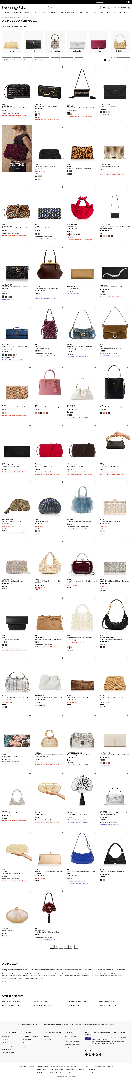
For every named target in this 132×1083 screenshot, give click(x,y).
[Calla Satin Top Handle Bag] (115, 442)
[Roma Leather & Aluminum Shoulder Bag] (82, 83)
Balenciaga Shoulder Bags (11, 1001)
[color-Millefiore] (39, 234)
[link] (17, 109)
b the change (47, 1039)
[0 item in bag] (128, 7)
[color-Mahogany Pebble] (104, 647)
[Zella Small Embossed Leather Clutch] (17, 83)
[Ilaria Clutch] (50, 790)
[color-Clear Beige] (106, 112)
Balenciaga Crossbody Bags (12, 1005)
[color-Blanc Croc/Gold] (9, 297)
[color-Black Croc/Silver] (6, 297)
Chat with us (5, 1036)
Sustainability (47, 1046)
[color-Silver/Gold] (3, 707)
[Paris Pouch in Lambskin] (115, 83)
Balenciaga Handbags (42, 1001)
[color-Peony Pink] (47, 413)
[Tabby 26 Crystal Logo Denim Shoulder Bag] (82, 324)
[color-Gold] (71, 114)
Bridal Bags (6, 26)
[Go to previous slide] (3, 2)
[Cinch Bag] (82, 384)
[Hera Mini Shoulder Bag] (17, 790)
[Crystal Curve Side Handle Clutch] (115, 264)
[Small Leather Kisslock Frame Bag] (50, 264)
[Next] (30, 83)
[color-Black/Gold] (36, 114)
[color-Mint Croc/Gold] (11, 297)
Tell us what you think (8, 1052)
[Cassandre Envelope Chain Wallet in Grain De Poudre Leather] (115, 204)
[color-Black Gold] (68, 114)
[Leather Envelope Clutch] (17, 442)
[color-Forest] (6, 645)
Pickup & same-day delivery (72, 1044)
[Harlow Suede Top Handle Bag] (115, 324)
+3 (16, 354)
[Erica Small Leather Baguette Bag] (115, 615)
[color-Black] (101, 112)
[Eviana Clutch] (17, 908)
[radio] (36, 114)
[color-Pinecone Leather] (14, 355)
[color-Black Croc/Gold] (3, 297)
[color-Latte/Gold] (68, 415)
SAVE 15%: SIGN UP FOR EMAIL (30, 1024)
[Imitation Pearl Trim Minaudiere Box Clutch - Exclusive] (82, 558)
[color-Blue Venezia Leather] (3, 355)
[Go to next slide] (126, 2)
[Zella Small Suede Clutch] (50, 442)
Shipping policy (6, 1049)
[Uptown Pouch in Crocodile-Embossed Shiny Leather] (17, 264)
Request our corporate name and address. (83, 1072)
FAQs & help (5, 1042)
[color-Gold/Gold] (39, 705)
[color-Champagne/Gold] (44, 705)
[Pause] (129, 2)
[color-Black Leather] (6, 355)
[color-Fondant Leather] (9, 355)
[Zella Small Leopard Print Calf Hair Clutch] (17, 204)
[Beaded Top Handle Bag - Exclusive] (82, 615)
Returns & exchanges (7, 1046)
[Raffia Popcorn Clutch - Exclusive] (115, 675)
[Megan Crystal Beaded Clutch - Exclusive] (115, 558)
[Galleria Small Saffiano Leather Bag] (50, 384)
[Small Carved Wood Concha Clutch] (50, 908)
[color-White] (39, 114)
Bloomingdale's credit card (30, 1036)
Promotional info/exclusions (100, 1043)
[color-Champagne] (74, 234)
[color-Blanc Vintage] (109, 112)
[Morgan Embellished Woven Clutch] (17, 384)
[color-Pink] (36, 413)
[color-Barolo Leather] (11, 355)
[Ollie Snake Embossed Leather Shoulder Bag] (82, 849)
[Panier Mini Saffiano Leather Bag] (115, 384)
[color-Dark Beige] (104, 236)
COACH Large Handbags (107, 1005)
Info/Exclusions (110, 1024)
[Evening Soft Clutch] (82, 264)
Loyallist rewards (27, 1039)
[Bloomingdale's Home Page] (14, 8)
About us (46, 1036)
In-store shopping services (71, 1041)
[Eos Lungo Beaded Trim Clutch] (17, 849)
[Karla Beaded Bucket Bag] (50, 324)
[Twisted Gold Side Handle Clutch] (50, 83)
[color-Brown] (79, 234)
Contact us (5, 1039)
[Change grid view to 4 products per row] (105, 60)
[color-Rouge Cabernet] (104, 112)
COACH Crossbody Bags (43, 1005)
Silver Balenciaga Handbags (76, 1001)
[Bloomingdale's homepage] (3, 17)
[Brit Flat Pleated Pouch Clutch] (17, 558)
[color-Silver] (39, 176)
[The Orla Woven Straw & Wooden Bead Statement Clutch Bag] (50, 732)
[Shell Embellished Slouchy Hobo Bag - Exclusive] (50, 558)
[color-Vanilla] (44, 413)
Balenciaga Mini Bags (106, 1001)
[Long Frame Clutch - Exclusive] (82, 675)
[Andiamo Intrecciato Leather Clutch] (17, 324)
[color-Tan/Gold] (71, 415)
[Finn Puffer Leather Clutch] (17, 615)
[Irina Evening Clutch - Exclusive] (50, 144)
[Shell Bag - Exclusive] (50, 499)
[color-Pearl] (6, 413)
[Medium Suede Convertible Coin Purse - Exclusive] (50, 849)
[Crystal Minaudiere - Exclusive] (115, 499)
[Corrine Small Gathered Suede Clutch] (50, 615)
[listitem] (66, 2)
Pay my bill (26, 1046)
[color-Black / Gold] (101, 413)
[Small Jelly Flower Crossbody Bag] (82, 499)
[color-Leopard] (68, 174)
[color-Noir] (112, 236)
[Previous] (4, 83)
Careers (46, 1042)
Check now (112, 1043)
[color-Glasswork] (36, 234)
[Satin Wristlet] (82, 204)
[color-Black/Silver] (41, 705)
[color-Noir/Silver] (101, 236)
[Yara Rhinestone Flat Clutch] (115, 144)
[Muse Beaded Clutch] (50, 204)
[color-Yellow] (104, 413)
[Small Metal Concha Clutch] (82, 790)
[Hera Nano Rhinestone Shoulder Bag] (115, 849)
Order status (26, 1042)
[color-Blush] (71, 234)
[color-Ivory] (68, 647)
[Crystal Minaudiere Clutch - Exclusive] (17, 675)
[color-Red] (68, 234)
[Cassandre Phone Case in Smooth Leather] (115, 732)
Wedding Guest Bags (19, 26)
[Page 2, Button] (80, 946)
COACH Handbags (73, 1005)
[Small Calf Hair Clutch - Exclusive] (82, 144)
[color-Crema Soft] (106, 236)
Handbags (8, 17)
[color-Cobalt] (71, 174)
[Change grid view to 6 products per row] (109, 60)
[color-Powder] (39, 413)
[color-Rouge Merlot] (109, 763)
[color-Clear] (104, 880)
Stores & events (68, 1047)
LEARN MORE (99, 2)
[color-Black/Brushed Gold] (101, 647)
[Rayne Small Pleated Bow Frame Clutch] (50, 675)
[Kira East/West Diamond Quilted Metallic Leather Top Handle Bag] (115, 790)
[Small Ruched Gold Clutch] (17, 499)
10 (76, 947)
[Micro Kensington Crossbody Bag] (82, 732)
